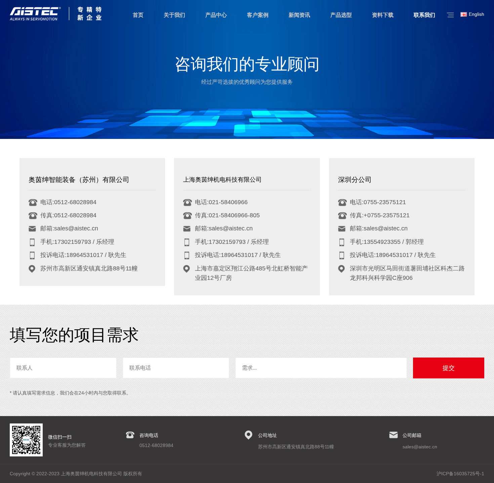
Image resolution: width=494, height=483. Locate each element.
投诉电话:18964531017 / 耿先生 (83, 255)
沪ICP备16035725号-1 (460, 473)
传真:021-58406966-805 (227, 215)
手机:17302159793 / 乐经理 (77, 241)
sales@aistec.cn (420, 446)
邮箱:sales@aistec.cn (69, 228)
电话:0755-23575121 (378, 202)
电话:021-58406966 (221, 202)
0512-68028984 (156, 445)
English (476, 14)
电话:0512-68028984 (68, 202)
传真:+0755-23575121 (380, 215)
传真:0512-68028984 (68, 215)
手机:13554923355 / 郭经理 (387, 241)
